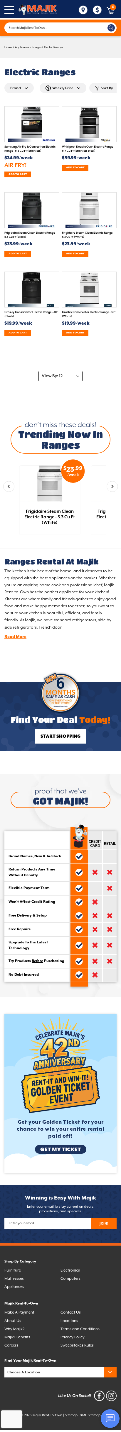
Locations (69, 1321)
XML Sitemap (90, 1415)
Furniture (12, 1270)
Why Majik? (14, 1329)
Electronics (70, 1270)
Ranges (36, 47)
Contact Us (70, 1312)
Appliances (22, 47)
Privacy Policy (72, 1337)
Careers (11, 1345)
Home (8, 47)
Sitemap (71, 1415)
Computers (70, 1278)
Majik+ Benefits (17, 1337)
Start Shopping (60, 736)
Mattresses (14, 1278)
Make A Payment (19, 1312)
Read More (15, 636)
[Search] (111, 27)
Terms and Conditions (80, 1329)
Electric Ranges (53, 47)
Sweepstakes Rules (77, 1345)
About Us (12, 1321)
